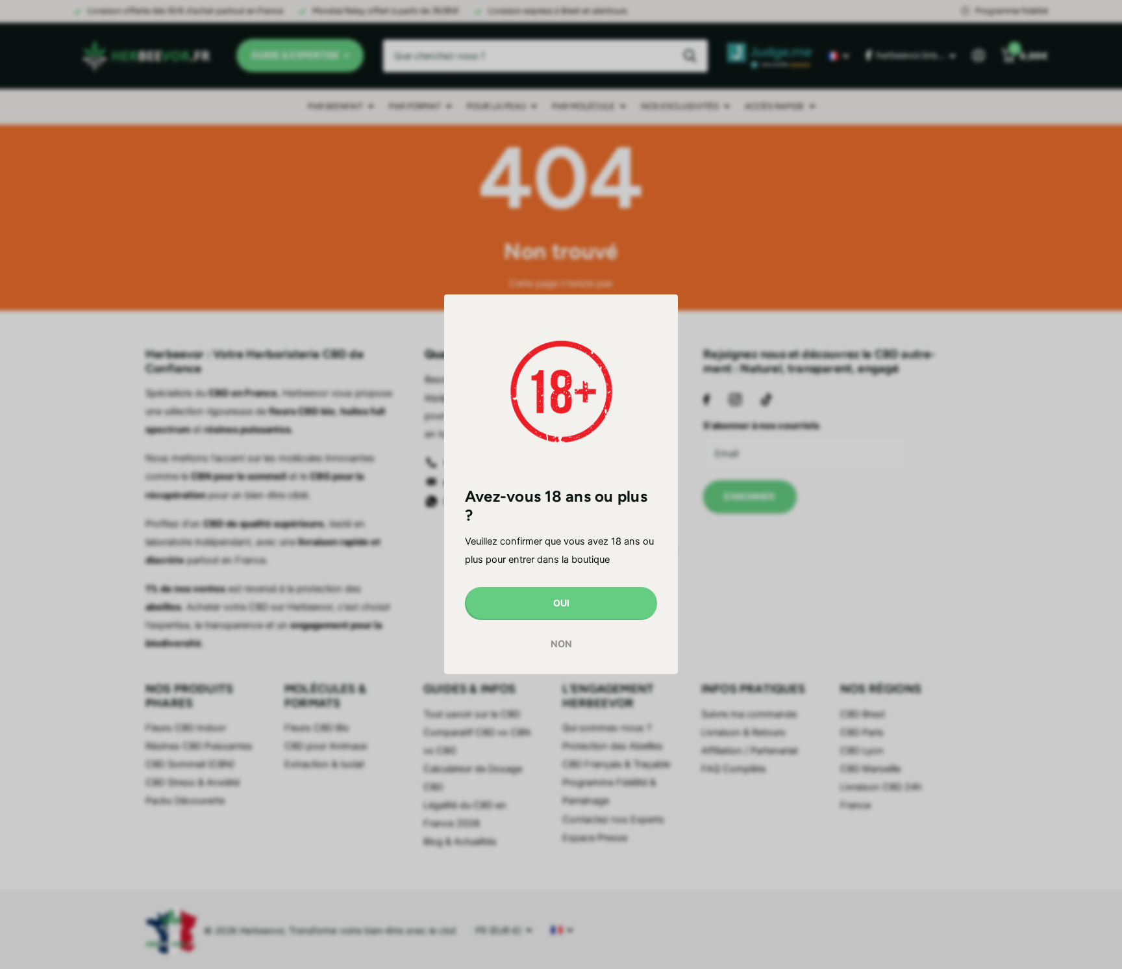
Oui (561, 603)
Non (561, 644)
